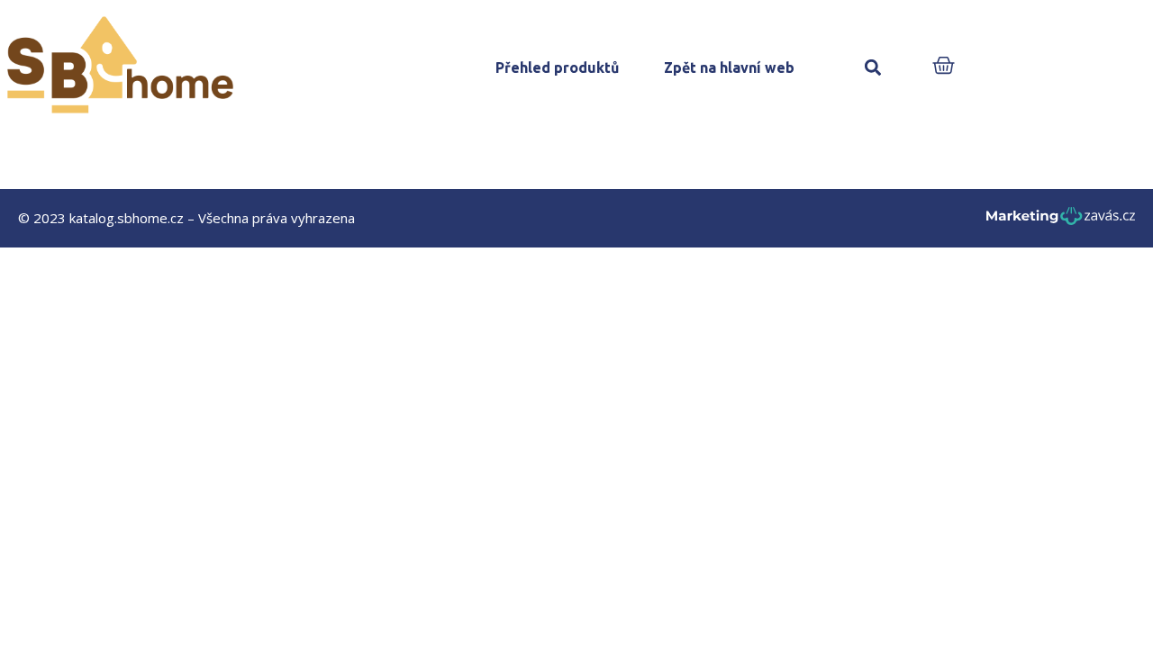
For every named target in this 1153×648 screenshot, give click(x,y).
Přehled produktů (557, 67)
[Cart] (943, 67)
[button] (872, 68)
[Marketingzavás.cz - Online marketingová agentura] (1060, 221)
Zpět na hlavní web (729, 67)
